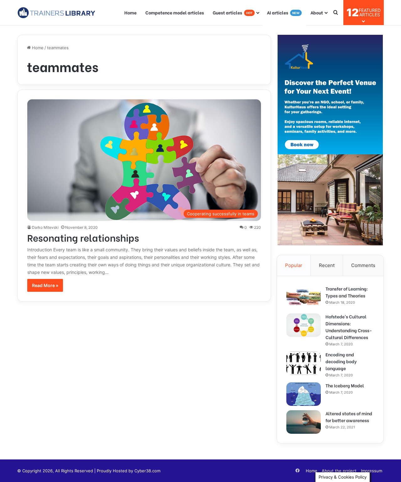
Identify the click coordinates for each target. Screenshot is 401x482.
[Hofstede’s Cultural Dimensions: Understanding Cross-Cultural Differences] (303, 325)
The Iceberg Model (344, 385)
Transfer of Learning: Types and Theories (346, 292)
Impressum (371, 470)
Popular (293, 265)
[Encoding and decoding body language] (303, 363)
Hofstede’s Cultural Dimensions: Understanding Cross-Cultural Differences (348, 326)
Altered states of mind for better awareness (348, 416)
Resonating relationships (83, 237)
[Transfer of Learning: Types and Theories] (303, 297)
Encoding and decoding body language (341, 361)
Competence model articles (174, 12)
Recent (327, 265)
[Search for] (335, 12)
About (316, 12)
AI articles (283, 12)
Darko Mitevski (45, 227)
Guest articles (233, 12)
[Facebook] (297, 470)
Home (130, 12)
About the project (339, 470)
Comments (363, 265)
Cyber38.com (147, 470)
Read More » (45, 285)
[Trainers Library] (56, 12)
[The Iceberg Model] (303, 394)
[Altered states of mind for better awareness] (303, 422)
